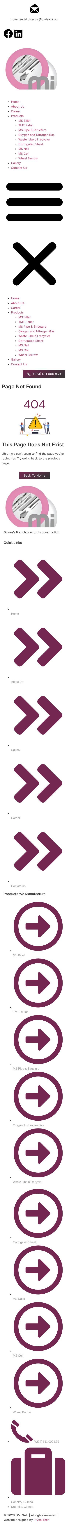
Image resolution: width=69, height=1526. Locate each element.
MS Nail (23, 149)
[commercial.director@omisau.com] (34, 8)
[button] (34, 233)
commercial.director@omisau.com (34, 19)
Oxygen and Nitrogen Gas (36, 135)
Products (17, 116)
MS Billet (24, 120)
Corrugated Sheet (30, 144)
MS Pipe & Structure (32, 130)
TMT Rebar (26, 125)
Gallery (16, 163)
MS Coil (23, 153)
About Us (17, 106)
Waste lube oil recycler (34, 139)
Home (15, 102)
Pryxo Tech (41, 1520)
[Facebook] (8, 33)
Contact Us (19, 168)
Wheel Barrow (28, 158)
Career (15, 111)
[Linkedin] (18, 33)
